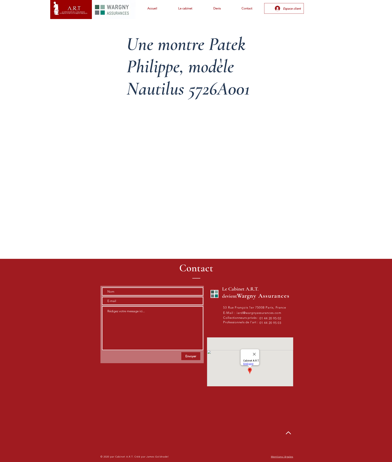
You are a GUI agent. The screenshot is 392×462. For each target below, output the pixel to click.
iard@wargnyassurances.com (259, 313)
